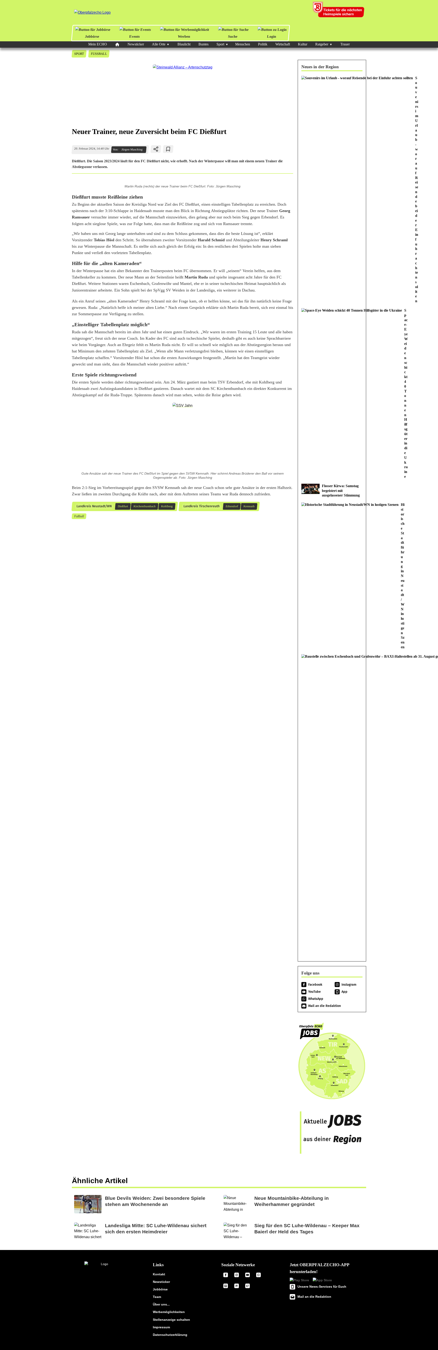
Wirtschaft (282, 44)
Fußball (79, 516)
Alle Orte (158, 44)
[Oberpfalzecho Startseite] (92, 12)
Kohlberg (167, 506)
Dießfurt (122, 506)
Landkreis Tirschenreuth (201, 506)
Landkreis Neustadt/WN (94, 506)
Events (134, 36)
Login (271, 36)
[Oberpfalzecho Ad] (339, 12)
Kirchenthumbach (144, 506)
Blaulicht (183, 44)
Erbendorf (231, 506)
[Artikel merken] (168, 149)
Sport (220, 44)
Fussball (99, 53)
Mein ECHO (97, 44)
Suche (232, 36)
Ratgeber (321, 44)
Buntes (203, 44)
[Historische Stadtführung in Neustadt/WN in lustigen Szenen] (331, 576)
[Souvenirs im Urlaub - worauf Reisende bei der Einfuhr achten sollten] (331, 190)
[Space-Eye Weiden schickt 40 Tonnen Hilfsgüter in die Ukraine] (331, 393)
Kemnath (249, 506)
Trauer (345, 44)
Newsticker (136, 44)
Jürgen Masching (132, 149)
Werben (183, 36)
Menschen (242, 44)
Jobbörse (92, 36)
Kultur (302, 44)
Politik (262, 44)
